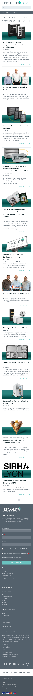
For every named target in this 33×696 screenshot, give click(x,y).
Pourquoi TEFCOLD (6, 593)
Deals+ (3, 613)
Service (4, 600)
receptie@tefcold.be (10, 656)
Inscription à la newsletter (8, 579)
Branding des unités (7, 596)
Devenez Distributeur (7, 573)
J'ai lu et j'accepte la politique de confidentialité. (16, 553)
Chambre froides (6, 622)
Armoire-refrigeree (7, 617)
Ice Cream (4, 621)
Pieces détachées (6, 626)
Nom (3, 534)
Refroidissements (6, 615)
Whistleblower (5, 689)
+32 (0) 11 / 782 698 (13, 654)
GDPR (3, 682)
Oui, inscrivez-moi (16, 562)
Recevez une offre (6, 575)
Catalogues (5, 598)
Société (4, 541)
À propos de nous (6, 591)
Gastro (3, 624)
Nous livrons (5, 595)
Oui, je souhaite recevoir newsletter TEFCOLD (15, 549)
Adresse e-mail (6, 528)
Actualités (4, 604)
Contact (4, 571)
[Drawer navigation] (30, 3)
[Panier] (27, 3)
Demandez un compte (7, 577)
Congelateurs (5, 619)
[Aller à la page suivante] (18, 500)
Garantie (4, 602)
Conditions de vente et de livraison (11, 687)
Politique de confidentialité (9, 684)
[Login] (24, 3)
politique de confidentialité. (14, 557)
